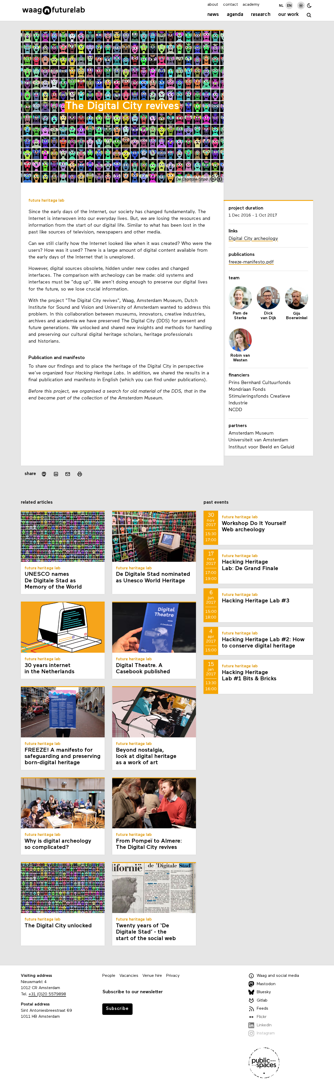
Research (261, 14)
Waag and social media (278, 976)
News (213, 14)
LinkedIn (264, 1025)
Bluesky (264, 992)
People (108, 976)
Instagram (266, 1033)
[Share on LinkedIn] (56, 474)
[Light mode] (301, 5)
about (212, 5)
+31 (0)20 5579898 (47, 994)
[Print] (80, 474)
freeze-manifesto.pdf (251, 262)
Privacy (173, 976)
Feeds (262, 1009)
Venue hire (152, 976)
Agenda (235, 14)
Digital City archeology (253, 238)
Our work (288, 14)
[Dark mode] (309, 5)
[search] (309, 15)
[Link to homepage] (53, 10)
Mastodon (266, 984)
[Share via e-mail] (68, 474)
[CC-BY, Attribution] (216, 179)
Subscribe (117, 1009)
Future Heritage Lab (46, 201)
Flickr (261, 1017)
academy (251, 5)
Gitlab (262, 1000)
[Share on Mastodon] (44, 474)
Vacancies (129, 976)
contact (230, 5)
